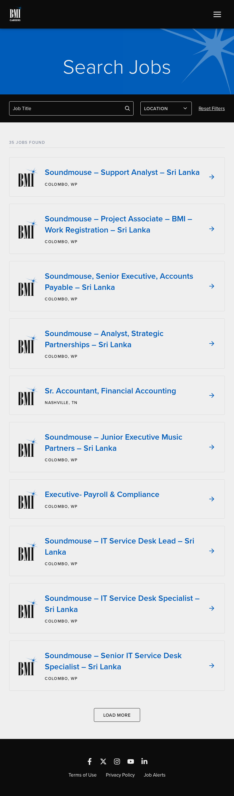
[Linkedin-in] (144, 761)
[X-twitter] (103, 761)
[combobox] (166, 108)
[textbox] (162, 108)
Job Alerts (155, 774)
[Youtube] (131, 761)
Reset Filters (212, 108)
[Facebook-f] (89, 761)
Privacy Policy (120, 774)
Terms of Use (82, 774)
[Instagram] (117, 761)
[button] (217, 14)
